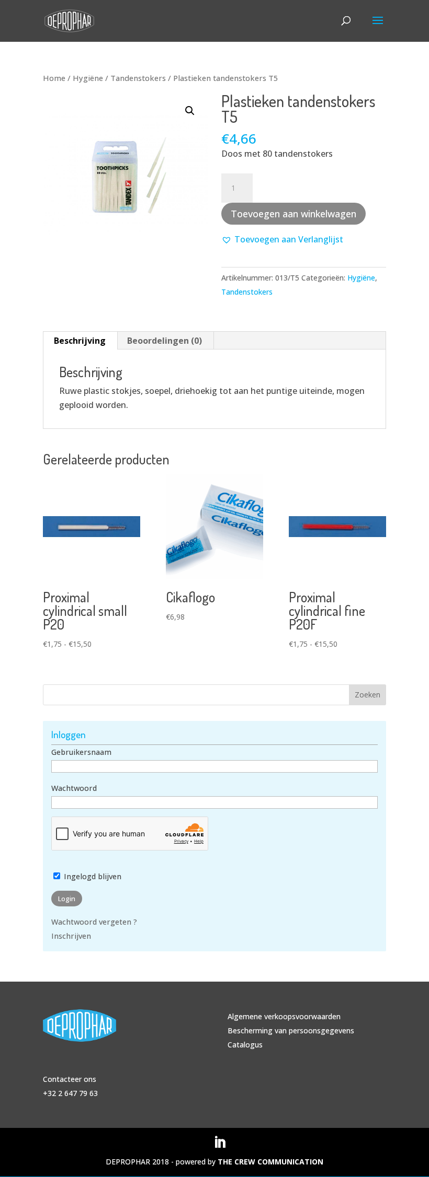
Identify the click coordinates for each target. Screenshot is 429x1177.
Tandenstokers (138, 78)
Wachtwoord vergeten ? (94, 922)
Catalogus (245, 1045)
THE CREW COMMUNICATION (270, 1162)
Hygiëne (88, 78)
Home (54, 78)
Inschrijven (71, 936)
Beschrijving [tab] (80, 340)
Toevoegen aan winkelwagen (293, 213)
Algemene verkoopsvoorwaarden (284, 1016)
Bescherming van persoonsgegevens (291, 1030)
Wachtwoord (74, 788)
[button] (189, 110)
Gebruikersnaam (81, 752)
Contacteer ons (69, 1079)
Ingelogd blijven (91, 876)
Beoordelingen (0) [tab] (164, 340)
